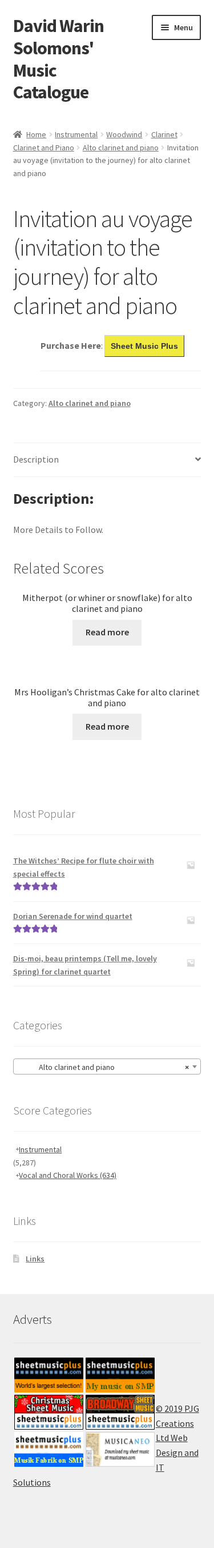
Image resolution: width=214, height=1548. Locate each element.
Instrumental (76, 134)
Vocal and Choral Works (67, 1175)
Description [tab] (36, 459)
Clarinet (164, 134)
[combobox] (107, 1066)
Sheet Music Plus (144, 346)
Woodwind (124, 134)
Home (36, 134)
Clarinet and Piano (43, 147)
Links (35, 1258)
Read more (107, 632)
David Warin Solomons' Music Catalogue (58, 59)
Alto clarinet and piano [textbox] (103, 1067)
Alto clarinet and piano (121, 147)
